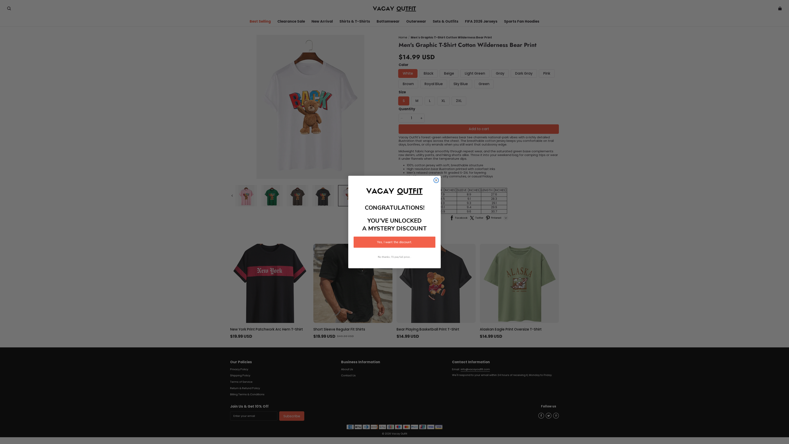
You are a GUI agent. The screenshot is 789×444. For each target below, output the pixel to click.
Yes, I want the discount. (394, 242)
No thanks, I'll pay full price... (394, 257)
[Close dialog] (436, 180)
